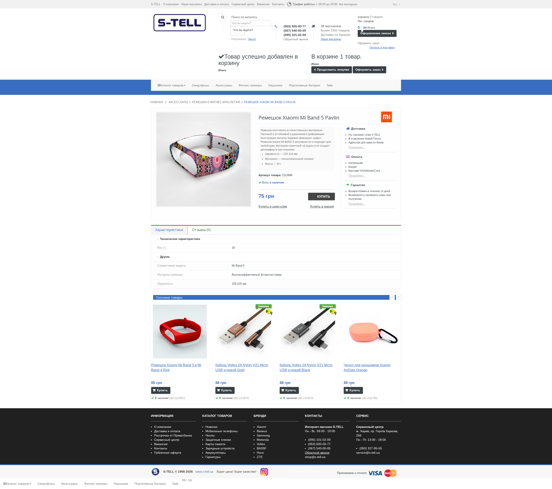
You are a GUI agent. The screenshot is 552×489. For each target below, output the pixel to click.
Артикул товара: (270, 175)
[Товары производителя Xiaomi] (386, 117)
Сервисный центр (243, 4)
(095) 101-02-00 (295, 35)
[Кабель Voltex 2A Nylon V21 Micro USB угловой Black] (308, 332)
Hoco (260, 452)
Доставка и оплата (216, 4)
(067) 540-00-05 (295, 30)
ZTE (260, 457)
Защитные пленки (218, 439)
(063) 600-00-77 (295, 26)
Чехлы (210, 435)
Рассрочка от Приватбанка (173, 435)
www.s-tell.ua (204, 471)
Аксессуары (178, 102)
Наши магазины (191, 4)
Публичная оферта (167, 452)
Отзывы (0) (201, 229)
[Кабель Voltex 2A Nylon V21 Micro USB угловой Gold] (244, 332)
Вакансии (263, 4)
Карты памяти (215, 444)
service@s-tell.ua (368, 452)
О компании (171, 4)
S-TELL (155, 4)
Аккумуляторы (215, 452)
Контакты (278, 4)
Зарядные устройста (220, 448)
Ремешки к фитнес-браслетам (216, 102)
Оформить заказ (368, 43)
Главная (156, 102)
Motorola (263, 439)
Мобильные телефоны (221, 431)
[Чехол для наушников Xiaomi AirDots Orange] (372, 332)
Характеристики (169, 229)
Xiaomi (261, 426)
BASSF (262, 448)
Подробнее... (356, 147)
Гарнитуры (213, 457)
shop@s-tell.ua (315, 457)
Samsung (263, 435)
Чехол (252, 39)
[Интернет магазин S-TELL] (180, 22)
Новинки (211, 426)
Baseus (262, 431)
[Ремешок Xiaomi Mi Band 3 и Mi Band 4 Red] (179, 332)
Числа (321, 471)
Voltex (261, 444)
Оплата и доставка (382, 47)
